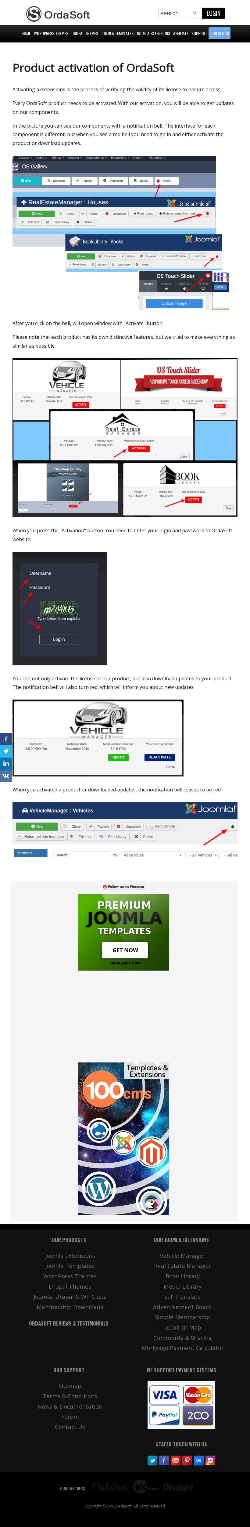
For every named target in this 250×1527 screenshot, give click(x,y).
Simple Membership (182, 1317)
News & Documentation (70, 1406)
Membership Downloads (70, 1307)
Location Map (182, 1327)
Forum (70, 1416)
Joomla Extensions (70, 1255)
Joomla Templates (70, 1265)
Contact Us (70, 1427)
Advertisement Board (182, 1307)
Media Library (183, 1286)
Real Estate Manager (182, 1265)
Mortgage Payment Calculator (182, 1348)
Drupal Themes (70, 1286)
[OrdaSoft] (59, 14)
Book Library (183, 1276)
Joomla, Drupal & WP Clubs (70, 1296)
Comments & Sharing (182, 1337)
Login (213, 13)
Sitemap (70, 1385)
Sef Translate (182, 1296)
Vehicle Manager (182, 1255)
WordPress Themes (70, 1276)
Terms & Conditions (70, 1396)
